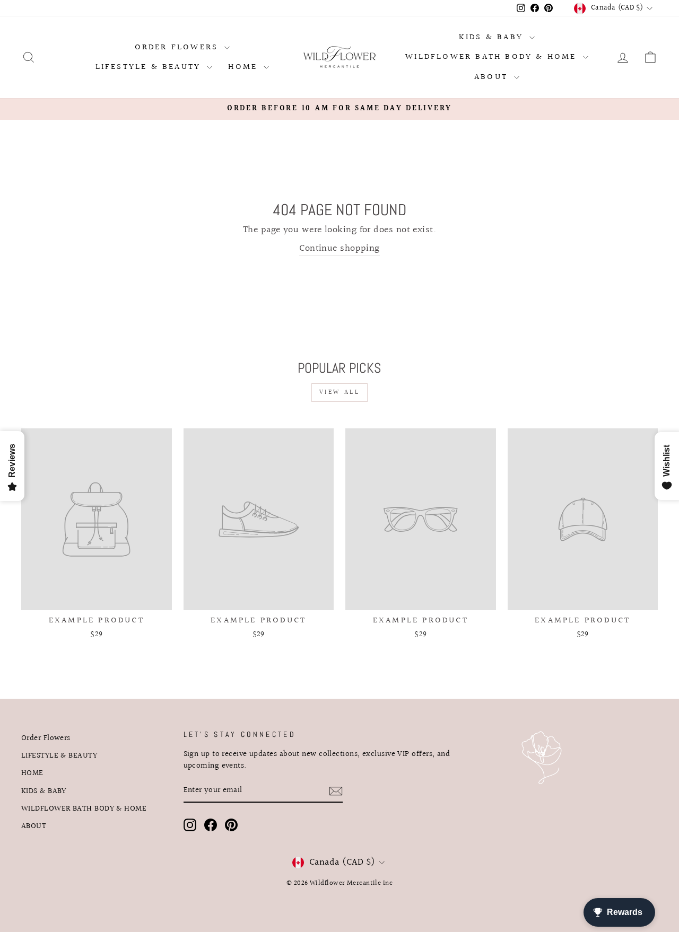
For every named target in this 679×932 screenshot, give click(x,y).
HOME (244, 67)
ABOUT (492, 77)
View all (339, 393)
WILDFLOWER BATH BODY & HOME (492, 57)
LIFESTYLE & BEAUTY (150, 67)
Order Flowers (178, 47)
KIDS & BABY (493, 37)
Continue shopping (339, 249)
